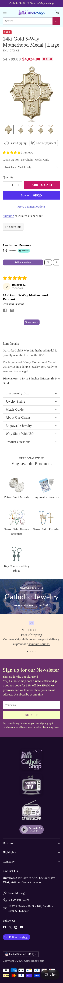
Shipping (8, 215)
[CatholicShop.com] (31, 12)
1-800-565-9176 (18, 899)
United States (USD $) (21, 954)
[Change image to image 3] (31, 129)
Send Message (17, 893)
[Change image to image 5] (51, 129)
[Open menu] (4, 12)
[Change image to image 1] (8, 129)
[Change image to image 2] (21, 129)
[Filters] (48, 262)
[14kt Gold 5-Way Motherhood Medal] (31, 94)
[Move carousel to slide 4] (35, 651)
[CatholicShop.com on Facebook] (4, 928)
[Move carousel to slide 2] (30, 651)
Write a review (23, 262)
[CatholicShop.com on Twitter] (10, 928)
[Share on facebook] (5, 310)
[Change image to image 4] (41, 129)
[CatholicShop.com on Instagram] (16, 928)
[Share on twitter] (12, 311)
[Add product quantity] (19, 185)
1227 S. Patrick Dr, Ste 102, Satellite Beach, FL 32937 (30, 908)
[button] (12, 152)
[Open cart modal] (57, 12)
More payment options (32, 206)
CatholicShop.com (34, 960)
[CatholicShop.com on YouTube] (21, 928)
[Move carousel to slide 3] (32, 651)
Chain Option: (26, 159)
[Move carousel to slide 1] (27, 651)
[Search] (56, 21)
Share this (15, 226)
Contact (26, 882)
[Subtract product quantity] (6, 185)
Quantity (8, 177)
